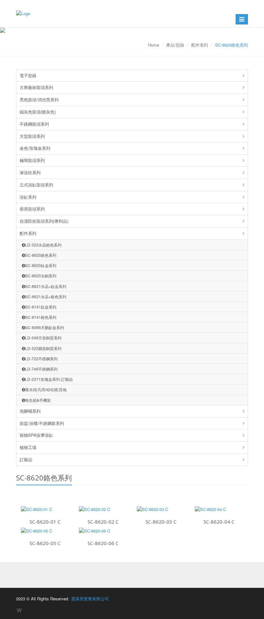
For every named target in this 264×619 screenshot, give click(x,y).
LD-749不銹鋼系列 (41, 369)
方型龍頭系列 (32, 136)
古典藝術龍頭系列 (36, 87)
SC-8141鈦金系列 (40, 307)
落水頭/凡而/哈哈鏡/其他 (46, 389)
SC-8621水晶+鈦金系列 (45, 286)
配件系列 (199, 45)
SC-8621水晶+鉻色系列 (45, 296)
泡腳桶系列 (30, 411)
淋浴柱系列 (30, 172)
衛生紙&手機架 (38, 400)
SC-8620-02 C (103, 521)
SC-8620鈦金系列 (40, 265)
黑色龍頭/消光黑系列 (39, 99)
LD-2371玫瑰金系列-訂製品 (49, 379)
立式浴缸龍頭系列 (36, 185)
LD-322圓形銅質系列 (43, 348)
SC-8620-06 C (103, 543)
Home (153, 45)
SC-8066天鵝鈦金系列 (44, 327)
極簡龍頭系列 (32, 160)
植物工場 (28, 447)
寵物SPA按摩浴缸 (36, 435)
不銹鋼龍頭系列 (34, 124)
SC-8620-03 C (161, 521)
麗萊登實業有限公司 (90, 599)
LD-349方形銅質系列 (43, 337)
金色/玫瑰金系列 (35, 148)
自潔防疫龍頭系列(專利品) (44, 221)
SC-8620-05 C (45, 543)
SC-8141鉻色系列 (40, 317)
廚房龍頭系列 (32, 209)
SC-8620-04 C (218, 521)
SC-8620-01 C (45, 521)
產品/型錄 (175, 45)
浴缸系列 (28, 197)
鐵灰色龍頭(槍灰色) (38, 112)
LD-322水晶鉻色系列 (43, 244)
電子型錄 (28, 75)
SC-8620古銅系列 (40, 275)
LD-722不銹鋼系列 (41, 358)
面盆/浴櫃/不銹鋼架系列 (42, 423)
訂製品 (26, 459)
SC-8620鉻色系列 (40, 255)
